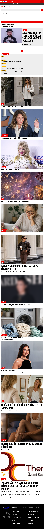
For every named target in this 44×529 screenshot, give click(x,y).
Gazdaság (31, 507)
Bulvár (13, 509)
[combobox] (20, 13)
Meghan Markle (19, 3)
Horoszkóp (3, 3)
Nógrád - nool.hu (31, 514)
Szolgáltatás (19, 509)
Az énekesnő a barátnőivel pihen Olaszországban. (13, 372)
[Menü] (41, 1)
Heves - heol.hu (14, 524)
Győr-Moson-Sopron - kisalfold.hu (17, 521)
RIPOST (2, 6)
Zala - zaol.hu (30, 523)
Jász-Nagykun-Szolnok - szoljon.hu (34, 511)
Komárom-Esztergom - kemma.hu (34, 513)
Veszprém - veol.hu (31, 521)
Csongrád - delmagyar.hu (16, 517)
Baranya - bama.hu (15, 513)
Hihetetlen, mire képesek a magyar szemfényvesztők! (30, 43)
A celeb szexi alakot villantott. (8, 305)
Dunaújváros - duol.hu (15, 518)
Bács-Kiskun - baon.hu (16, 511)
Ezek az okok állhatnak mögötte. (9, 449)
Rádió (25, 509)
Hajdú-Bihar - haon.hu (16, 523)
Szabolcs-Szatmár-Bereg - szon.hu (34, 517)
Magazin (37, 507)
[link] (2, 104)
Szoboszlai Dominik (10, 3)
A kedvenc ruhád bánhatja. (7, 339)
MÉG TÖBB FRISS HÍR (5, 73)
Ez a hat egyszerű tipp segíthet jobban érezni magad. (14, 410)
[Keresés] (39, 1)
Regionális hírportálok (16, 507)
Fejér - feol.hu (14, 520)
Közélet (25, 507)
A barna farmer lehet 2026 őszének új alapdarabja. (13, 271)
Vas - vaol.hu (30, 520)
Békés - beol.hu (14, 514)
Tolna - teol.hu (30, 518)
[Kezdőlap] (3, 1)
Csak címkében (22, 21)
